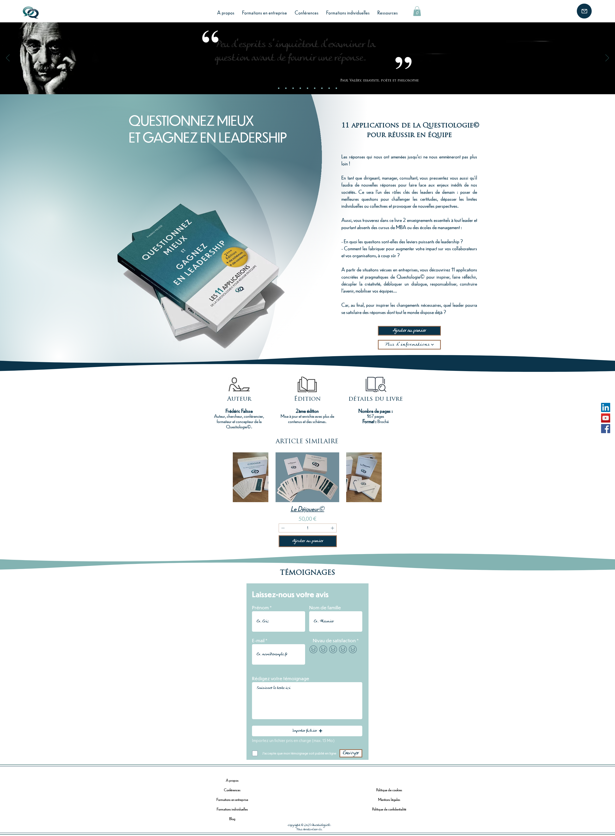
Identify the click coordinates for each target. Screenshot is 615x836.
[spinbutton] (307, 528)
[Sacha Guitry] (278, 88)
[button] (417, 11)
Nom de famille (325, 607)
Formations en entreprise (232, 799)
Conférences (232, 789)
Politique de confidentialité (389, 808)
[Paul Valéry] (286, 88)
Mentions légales (389, 799)
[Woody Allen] (314, 88)
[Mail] (584, 11)
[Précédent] (8, 58)
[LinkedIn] (605, 407)
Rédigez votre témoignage (280, 678)
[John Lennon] (300, 88)
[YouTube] (605, 418)
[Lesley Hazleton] (293, 88)
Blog (232, 818)
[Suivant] (607, 58)
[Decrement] (282, 528)
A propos (232, 780)
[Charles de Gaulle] (307, 88)
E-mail (258, 640)
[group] (339, 503)
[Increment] (333, 528)
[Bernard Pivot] (322, 88)
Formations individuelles (232, 808)
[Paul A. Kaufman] (329, 88)
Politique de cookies (389, 789)
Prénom (260, 607)
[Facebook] (605, 428)
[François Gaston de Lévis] (336, 88)
